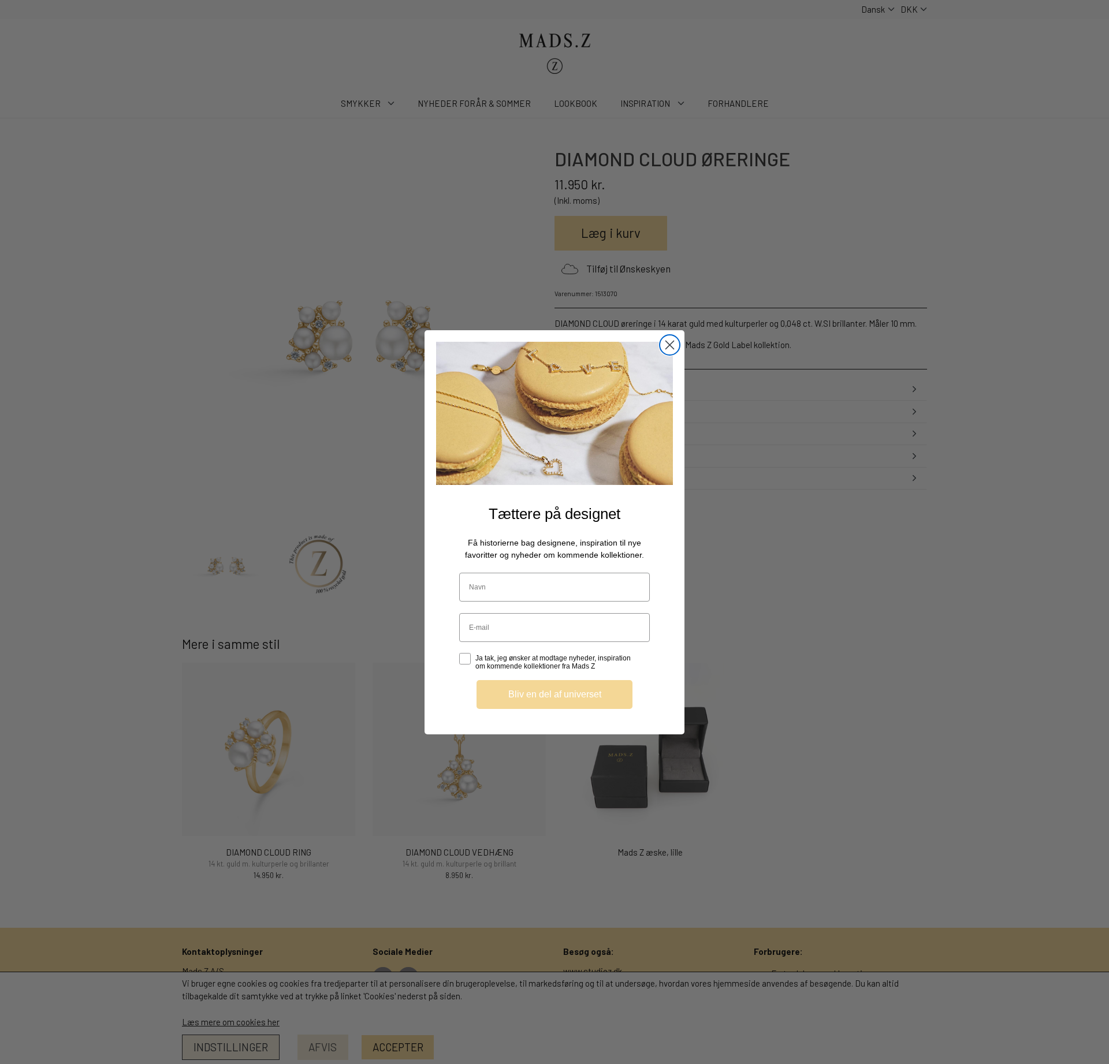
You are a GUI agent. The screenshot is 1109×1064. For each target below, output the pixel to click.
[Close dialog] (670, 345)
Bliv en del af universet (554, 694)
